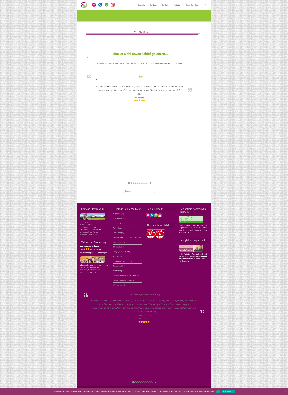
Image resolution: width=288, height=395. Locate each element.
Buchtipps (117, 223)
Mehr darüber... (228, 391)
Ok (218, 391)
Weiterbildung (118, 285)
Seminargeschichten (120, 261)
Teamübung (117, 271)
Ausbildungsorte (119, 218)
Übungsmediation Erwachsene (124, 275)
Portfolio (165, 5)
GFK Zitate (117, 247)
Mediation (177, 5)
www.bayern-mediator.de (89, 234)
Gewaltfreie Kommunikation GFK (125, 237)
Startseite (141, 5)
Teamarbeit (117, 266)
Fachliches (117, 228)
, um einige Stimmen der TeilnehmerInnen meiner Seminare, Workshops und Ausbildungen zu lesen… (94, 268)
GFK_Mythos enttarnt (121, 252)
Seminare (153, 5)
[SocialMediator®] (82, 4)
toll (140, 76)
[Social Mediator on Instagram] (160, 215)
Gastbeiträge (118, 233)
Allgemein (117, 214)
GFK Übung (117, 242)
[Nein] (285, 392)
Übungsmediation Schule (122, 280)
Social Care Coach (192, 5)
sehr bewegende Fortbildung (144, 294)
